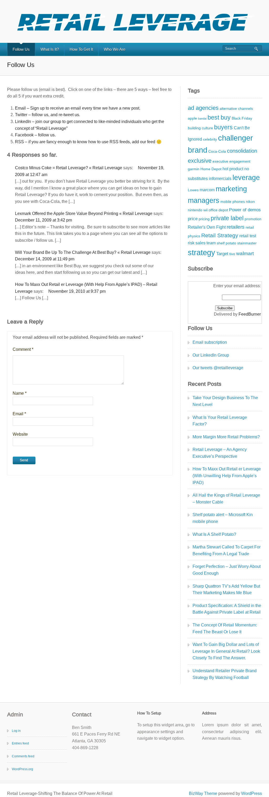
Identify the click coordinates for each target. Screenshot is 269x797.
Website (20, 434)
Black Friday (242, 118)
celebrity (210, 139)
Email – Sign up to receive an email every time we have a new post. (77, 108)
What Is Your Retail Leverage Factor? (220, 420)
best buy (219, 117)
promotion (253, 219)
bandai (202, 118)
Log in (16, 731)
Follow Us (21, 49)
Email (19, 414)
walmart (245, 253)
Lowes (193, 190)
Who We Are (114, 49)
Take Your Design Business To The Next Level (225, 401)
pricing (204, 219)
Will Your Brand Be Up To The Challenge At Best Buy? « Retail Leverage (83, 252)
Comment (23, 349)
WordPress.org (22, 769)
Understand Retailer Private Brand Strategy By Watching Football (225, 674)
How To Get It (81, 49)
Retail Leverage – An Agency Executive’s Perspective (220, 453)
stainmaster (247, 243)
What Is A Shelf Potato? (214, 534)
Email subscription (210, 342)
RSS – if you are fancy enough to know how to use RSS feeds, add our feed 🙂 (88, 142)
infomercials (220, 178)
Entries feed (20, 743)
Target (222, 253)
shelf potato (226, 243)
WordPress (251, 793)
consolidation (242, 151)
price (193, 218)
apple (192, 118)
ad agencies (203, 108)
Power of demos (245, 209)
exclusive (199, 160)
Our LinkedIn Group (211, 355)
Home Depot (210, 169)
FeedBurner (250, 314)
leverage (246, 178)
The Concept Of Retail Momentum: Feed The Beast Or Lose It (225, 628)
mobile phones (232, 202)
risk (191, 243)
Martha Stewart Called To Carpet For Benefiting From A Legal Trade (227, 550)
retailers (236, 227)
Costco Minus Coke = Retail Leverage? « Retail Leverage (68, 168)
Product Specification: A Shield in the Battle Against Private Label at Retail (227, 609)
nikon (250, 202)
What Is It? (49, 49)
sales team (205, 243)
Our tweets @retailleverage (218, 368)
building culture (200, 128)
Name (20, 393)
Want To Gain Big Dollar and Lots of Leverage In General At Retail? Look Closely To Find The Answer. (226, 651)
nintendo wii (198, 210)
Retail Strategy (219, 235)
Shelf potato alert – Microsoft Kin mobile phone (223, 518)
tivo (232, 254)
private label (227, 218)
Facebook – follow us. (35, 135)
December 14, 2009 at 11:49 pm (44, 259)
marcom (207, 190)
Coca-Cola (217, 151)
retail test (247, 236)
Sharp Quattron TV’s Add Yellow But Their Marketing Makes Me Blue (226, 589)
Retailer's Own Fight (207, 227)
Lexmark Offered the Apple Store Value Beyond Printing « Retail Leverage (83, 213)
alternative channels (236, 109)
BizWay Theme (203, 793)
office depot (218, 210)
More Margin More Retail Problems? (226, 437)
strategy (201, 252)
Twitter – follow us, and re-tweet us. (47, 114)
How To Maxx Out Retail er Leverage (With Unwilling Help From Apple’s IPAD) (227, 476)
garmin (193, 169)
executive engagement (231, 161)
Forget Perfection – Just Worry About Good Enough (227, 569)
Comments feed (23, 756)
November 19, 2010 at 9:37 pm (77, 291)
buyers (223, 127)
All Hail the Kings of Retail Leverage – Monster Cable (226, 498)
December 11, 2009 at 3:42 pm (43, 220)
